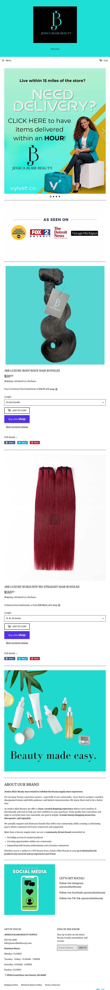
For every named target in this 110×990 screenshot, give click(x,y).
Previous (6, 131)
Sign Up (82, 949)
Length (7, 398)
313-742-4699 (10, 941)
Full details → (11, 438)
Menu (8, 60)
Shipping (8, 382)
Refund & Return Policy (31, 986)
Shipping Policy (11, 986)
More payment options (17, 428)
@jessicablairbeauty (70, 887)
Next (104, 131)
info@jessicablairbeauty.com (18, 944)
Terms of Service (52, 986)
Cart (105, 60)
